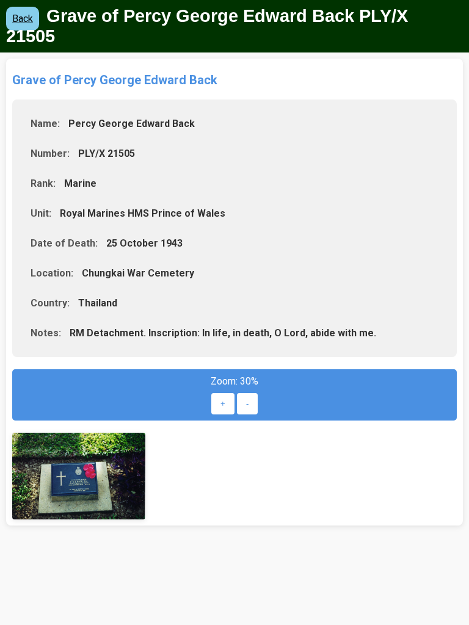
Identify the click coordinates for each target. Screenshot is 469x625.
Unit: (41, 213)
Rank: (43, 183)
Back (22, 18)
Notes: (46, 333)
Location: (52, 273)
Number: (50, 153)
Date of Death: (64, 243)
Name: (45, 123)
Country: (50, 303)
